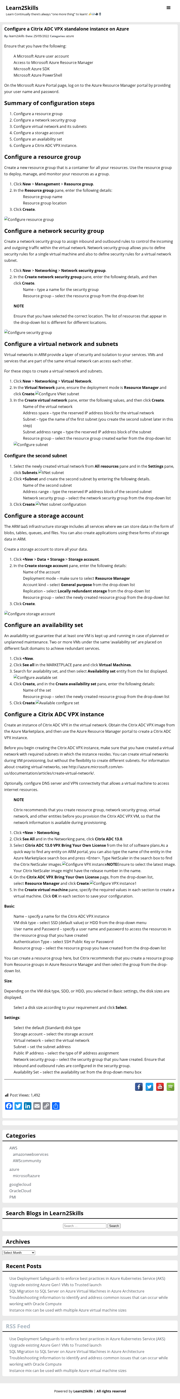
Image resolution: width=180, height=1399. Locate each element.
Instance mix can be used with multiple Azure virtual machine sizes (68, 1310)
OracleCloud (20, 1190)
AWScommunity (27, 1160)
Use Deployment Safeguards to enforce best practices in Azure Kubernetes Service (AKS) (87, 1278)
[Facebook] (139, 1087)
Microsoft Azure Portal (37, 85)
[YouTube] (160, 1087)
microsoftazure (26, 1175)
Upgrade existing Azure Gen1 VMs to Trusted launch (55, 1284)
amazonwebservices (31, 1154)
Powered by (73, 1391)
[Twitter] (149, 1087)
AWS (13, 1148)
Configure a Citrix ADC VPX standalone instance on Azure (66, 29)
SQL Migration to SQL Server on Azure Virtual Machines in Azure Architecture (76, 1291)
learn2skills (16, 36)
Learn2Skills (22, 8)
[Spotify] (170, 1087)
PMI (12, 1197)
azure (70, 36)
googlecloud (20, 1184)
